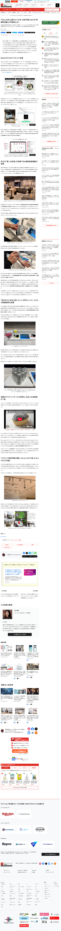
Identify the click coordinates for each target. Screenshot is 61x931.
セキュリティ (3, 902)
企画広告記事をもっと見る (51, 225)
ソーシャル (11, 889)
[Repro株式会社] (7, 844)
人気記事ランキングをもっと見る (51, 93)
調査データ (46, 892)
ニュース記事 (56, 886)
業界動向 (19, 904)
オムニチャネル (12, 902)
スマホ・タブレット (12, 893)
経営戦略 (34, 767)
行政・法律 (28, 904)
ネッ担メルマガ (34, 5)
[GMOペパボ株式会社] (40, 829)
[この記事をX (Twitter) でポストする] (27, 553)
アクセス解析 (37, 891)
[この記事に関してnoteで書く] (32, 553)
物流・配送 (20, 898)
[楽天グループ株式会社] (8, 814)
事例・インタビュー (48, 894)
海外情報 (13, 12)
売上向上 (2, 891)
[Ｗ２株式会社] (34, 844)
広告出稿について (50, 5)
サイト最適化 (3, 893)
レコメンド (37, 893)
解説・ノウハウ (47, 890)
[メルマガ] (29, 728)
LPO (27, 891)
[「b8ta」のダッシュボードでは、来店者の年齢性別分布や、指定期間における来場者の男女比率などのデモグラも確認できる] (20, 146)
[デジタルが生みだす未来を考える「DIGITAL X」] (34, 922)
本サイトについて (6, 870)
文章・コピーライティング (29, 896)
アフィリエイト (53, 12)
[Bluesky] (49, 864)
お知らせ (46, 888)
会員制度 (11, 891)
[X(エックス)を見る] (46, 864)
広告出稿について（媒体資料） (22, 870)
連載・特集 (3, 12)
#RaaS (12, 540)
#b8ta (16, 540)
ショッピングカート (38, 902)
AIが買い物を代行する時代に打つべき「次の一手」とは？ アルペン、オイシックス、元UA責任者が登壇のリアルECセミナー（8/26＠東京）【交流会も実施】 (49, 911)
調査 (36, 904)
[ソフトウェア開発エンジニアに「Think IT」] (34, 914)
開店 (19, 902)
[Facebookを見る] (43, 864)
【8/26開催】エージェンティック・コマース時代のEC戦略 (13, 35)
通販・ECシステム (13, 904)
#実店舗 (19, 540)
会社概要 (33, 872)
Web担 (21, 732)
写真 (2, 895)
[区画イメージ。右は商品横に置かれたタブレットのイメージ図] (20, 115)
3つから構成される (8, 72)
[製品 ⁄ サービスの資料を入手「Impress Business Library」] (24, 922)
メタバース (25, 12)
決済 (2, 904)
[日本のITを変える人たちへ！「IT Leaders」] (34, 918)
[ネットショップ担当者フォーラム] (6, 865)
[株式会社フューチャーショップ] (8, 829)
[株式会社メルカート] (20, 844)
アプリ (36, 889)
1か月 (57, 33)
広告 (19, 889)
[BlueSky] (29, 732)
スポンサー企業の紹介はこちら (50, 854)
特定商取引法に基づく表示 (22, 872)
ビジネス (24, 767)
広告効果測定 (20, 895)
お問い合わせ (34, 870)
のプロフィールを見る (20, 634)
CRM (19, 891)
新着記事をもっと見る (51, 141)
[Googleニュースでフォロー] (52, 864)
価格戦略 (2, 898)
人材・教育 (37, 898)
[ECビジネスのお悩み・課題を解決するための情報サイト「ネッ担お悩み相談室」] (24, 926)
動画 (10, 895)
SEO (36, 886)
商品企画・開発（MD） (29, 899)
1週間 (51, 33)
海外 (9, 12)
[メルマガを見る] (40, 864)
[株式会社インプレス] (8, 920)
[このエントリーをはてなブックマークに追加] (30, 553)
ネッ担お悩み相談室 (19, 5)
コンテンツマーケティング (37, 12)
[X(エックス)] (36, 728)
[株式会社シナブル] (48, 844)
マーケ (15, 767)
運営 (36, 895)
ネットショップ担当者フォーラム (6, 5)
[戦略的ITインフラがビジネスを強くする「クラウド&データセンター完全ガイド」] (24, 914)
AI (21, 12)
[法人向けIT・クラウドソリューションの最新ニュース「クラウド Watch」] (24, 918)
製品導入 (29, 1)
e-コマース (6, 767)
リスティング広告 (46, 12)
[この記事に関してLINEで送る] (35, 553)
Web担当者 (21, 1)
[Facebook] (32, 728)
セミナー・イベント (48, 886)
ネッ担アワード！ (27, 5)
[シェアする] (24, 553)
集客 (30, 12)
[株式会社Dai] (24, 829)
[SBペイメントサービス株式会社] (24, 814)
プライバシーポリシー (7, 872)
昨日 (44, 33)
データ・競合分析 (21, 893)
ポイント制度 (29, 893)
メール (2, 889)
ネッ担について (42, 5)
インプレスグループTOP (50, 872)
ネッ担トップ (2, 15)
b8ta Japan (3, 536)
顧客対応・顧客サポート (12, 899)
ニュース (7, 15)
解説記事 (55, 884)
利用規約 (47, 870)
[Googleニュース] (32, 732)
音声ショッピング (29, 889)
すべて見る (51, 283)
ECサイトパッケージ (30, 902)
